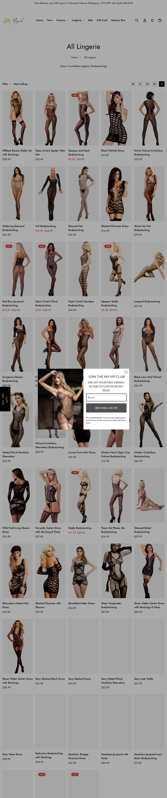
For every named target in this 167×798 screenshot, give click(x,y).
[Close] (126, 372)
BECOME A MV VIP (106, 408)
